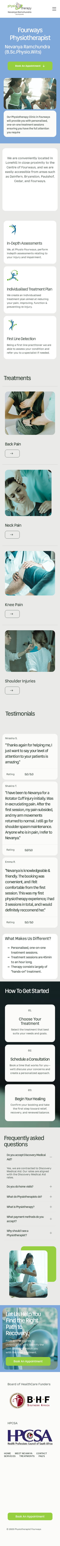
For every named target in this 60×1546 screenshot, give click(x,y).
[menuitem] (9, 1453)
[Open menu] (54, 9)
